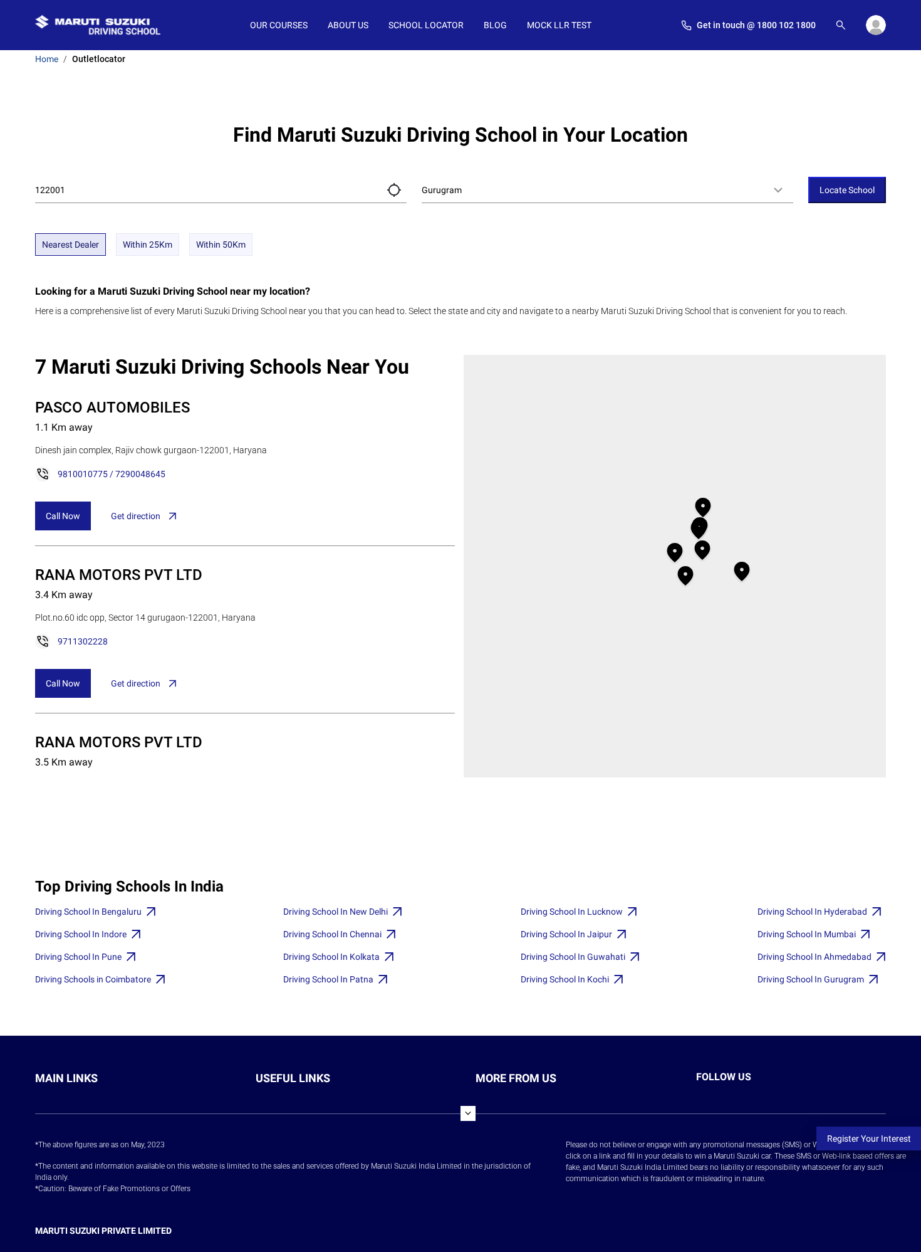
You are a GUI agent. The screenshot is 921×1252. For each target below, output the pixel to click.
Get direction (135, 516)
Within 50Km (221, 244)
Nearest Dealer (70, 244)
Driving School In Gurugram (810, 979)
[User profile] (876, 25)
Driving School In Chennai (332, 934)
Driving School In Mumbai (806, 934)
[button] (394, 190)
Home (46, 59)
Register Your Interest (869, 1139)
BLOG (495, 25)
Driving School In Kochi (565, 979)
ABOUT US (348, 25)
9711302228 (83, 641)
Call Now (63, 516)
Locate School (847, 190)
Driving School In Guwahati (573, 957)
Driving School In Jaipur (566, 934)
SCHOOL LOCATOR (426, 25)
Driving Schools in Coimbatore (93, 979)
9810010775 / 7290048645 (111, 474)
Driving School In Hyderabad (812, 912)
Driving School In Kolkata (331, 957)
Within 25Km (147, 244)
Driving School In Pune (78, 957)
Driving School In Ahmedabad (814, 957)
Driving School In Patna (328, 979)
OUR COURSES (279, 25)
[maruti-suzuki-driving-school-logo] (97, 25)
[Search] (841, 25)
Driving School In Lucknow (572, 912)
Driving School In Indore (81, 934)
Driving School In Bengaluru (88, 912)
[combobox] (607, 190)
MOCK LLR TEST (559, 25)
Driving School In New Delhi (335, 912)
